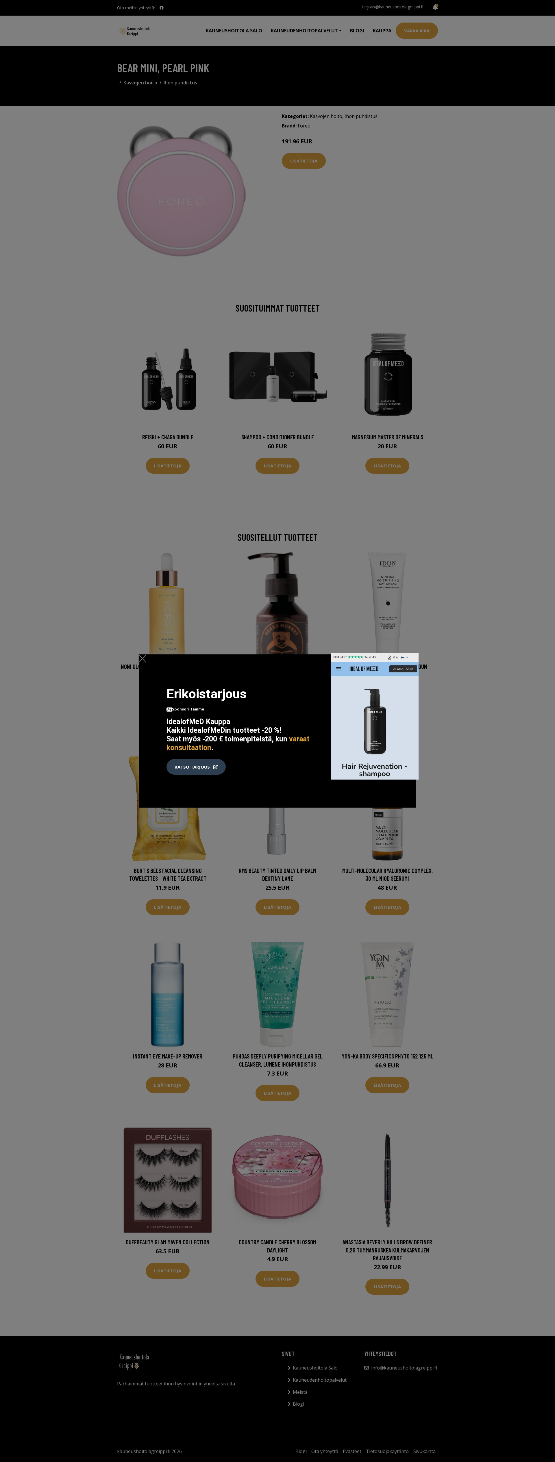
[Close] (142, 658)
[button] (196, 767)
